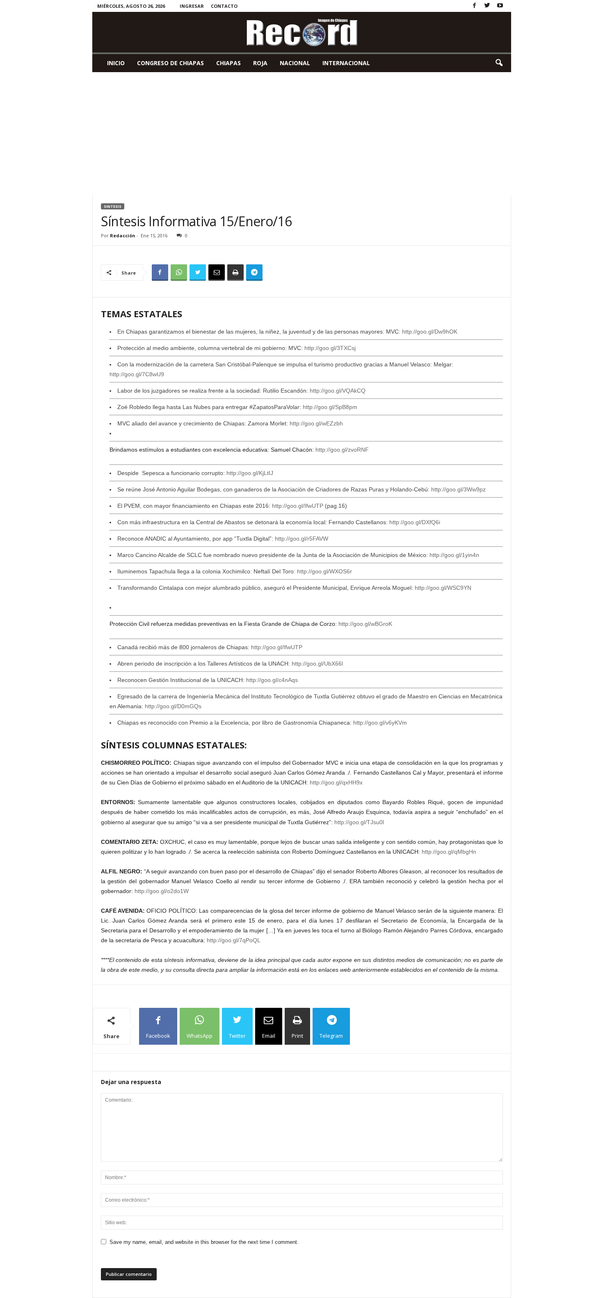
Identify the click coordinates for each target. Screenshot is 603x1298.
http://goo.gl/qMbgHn (449, 851)
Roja (260, 63)
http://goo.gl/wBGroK (365, 624)
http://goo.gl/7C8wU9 (137, 374)
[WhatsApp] (179, 272)
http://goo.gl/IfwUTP (297, 505)
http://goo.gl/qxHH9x (336, 782)
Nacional (295, 63)
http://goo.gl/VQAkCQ (337, 390)
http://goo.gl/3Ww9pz (458, 489)
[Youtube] (500, 6)
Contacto (224, 6)
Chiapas (228, 63)
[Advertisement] (301, 133)
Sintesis (112, 206)
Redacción (122, 235)
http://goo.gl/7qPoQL (233, 940)
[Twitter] (487, 6)
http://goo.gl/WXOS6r (324, 571)
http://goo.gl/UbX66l (317, 663)
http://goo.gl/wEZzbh (316, 423)
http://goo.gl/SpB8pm (330, 407)
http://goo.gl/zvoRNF (342, 449)
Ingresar (192, 6)
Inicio (116, 63)
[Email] (216, 272)
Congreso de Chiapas (170, 63)
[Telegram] (254, 272)
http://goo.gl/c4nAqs (272, 680)
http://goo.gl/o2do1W (162, 891)
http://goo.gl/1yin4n (454, 555)
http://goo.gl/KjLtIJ (249, 473)
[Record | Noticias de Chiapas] (301, 32)
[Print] (235, 272)
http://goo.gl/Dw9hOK (429, 331)
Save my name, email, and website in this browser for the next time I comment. (204, 1242)
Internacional (346, 63)
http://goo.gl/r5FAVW (301, 538)
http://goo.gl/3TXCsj (330, 348)
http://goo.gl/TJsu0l (359, 822)
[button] (499, 63)
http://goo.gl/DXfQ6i (414, 522)
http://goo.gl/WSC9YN (443, 587)
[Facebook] (475, 6)
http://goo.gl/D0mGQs (173, 706)
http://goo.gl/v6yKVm (380, 722)
